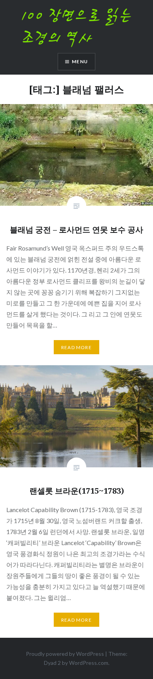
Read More (76, 347)
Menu (80, 61)
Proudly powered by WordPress (65, 653)
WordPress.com (88, 662)
